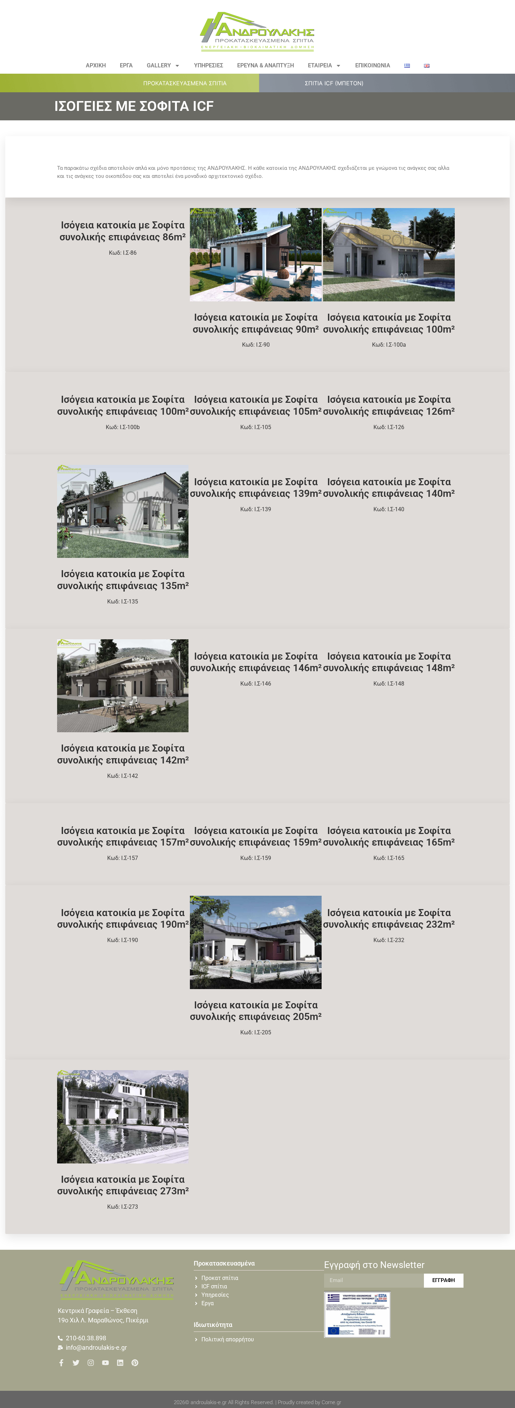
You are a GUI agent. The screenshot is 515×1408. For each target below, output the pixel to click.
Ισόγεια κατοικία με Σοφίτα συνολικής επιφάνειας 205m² (256, 1011)
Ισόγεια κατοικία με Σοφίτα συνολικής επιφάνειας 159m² (256, 836)
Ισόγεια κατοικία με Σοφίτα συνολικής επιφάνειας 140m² (389, 488)
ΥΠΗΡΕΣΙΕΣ (208, 65)
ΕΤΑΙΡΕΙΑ (320, 65)
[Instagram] (90, 1362)
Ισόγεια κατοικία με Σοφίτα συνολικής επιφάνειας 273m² (123, 1185)
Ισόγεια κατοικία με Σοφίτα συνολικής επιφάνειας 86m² (123, 231)
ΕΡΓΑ (126, 65)
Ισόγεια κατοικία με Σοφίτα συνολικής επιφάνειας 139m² (256, 488)
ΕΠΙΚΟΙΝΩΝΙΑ (372, 65)
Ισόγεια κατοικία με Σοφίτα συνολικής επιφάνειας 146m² (256, 662)
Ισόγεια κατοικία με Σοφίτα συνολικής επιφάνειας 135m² (123, 580)
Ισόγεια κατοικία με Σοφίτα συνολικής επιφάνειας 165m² (389, 836)
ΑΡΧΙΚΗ (96, 65)
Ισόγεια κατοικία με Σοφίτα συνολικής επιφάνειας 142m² (123, 754)
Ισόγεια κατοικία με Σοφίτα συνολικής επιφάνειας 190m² (123, 918)
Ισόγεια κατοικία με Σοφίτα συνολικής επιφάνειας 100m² (389, 323)
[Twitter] (76, 1362)
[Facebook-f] (61, 1362)
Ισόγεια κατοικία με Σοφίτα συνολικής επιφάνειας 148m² (389, 662)
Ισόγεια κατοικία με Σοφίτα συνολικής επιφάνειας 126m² (389, 405)
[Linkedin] (120, 1362)
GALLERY (159, 65)
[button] (189, 83)
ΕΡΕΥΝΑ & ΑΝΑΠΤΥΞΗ (265, 65)
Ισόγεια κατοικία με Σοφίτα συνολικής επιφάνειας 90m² (256, 323)
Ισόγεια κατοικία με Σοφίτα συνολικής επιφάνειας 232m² (389, 918)
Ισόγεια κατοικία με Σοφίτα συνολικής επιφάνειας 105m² (256, 405)
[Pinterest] (134, 1362)
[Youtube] (105, 1362)
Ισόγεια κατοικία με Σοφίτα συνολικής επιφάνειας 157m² (123, 836)
